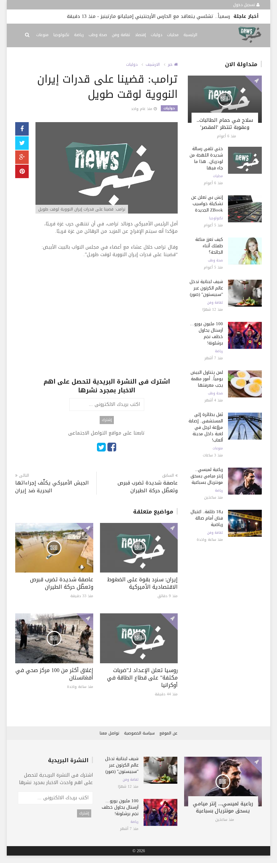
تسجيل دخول (244, 4)
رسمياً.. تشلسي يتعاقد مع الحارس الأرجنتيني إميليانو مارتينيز (165, 16)
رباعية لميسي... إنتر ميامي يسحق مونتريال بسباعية (207, 475)
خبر (171, 64)
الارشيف (153, 64)
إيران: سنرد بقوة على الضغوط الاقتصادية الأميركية (142, 583)
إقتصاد (140, 34)
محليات (173, 34)
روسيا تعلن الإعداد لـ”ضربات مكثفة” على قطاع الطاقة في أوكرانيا (142, 677)
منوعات (42, 34)
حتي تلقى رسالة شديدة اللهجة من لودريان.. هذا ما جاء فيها (206, 158)
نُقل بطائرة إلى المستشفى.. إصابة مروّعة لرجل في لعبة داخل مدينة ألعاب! (205, 427)
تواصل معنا (109, 733)
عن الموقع (168, 733)
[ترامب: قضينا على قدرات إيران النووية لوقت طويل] (106, 168)
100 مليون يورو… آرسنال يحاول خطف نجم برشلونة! (206, 333)
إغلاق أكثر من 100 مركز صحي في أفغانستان (54, 674)
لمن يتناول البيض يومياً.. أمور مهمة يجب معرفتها (207, 378)
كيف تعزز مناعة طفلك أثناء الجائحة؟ (209, 245)
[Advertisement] (106, 330)
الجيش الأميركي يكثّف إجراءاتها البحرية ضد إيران (52, 487)
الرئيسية (190, 34)
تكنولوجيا (61, 34)
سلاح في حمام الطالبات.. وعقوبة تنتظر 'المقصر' (225, 123)
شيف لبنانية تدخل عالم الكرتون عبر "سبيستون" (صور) (206, 288)
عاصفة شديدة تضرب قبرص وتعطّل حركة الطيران (148, 487)
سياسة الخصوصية (139, 733)
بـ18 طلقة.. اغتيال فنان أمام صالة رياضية (207, 518)
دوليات (156, 34)
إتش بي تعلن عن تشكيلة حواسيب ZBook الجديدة (207, 203)
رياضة (79, 34)
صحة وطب (98, 34)
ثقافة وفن (121, 34)
